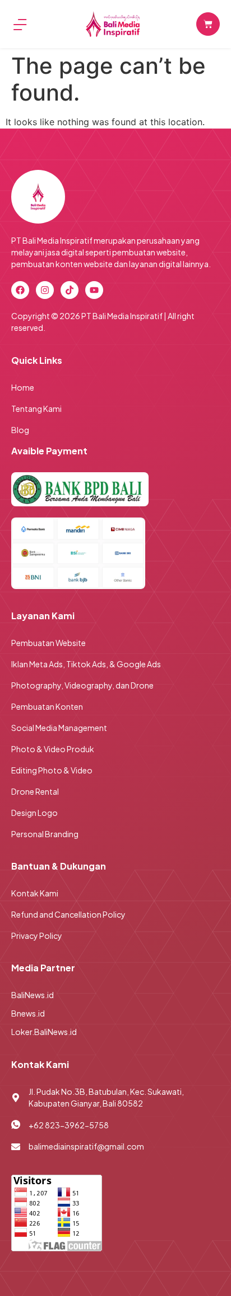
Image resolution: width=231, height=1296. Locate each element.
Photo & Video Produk (52, 749)
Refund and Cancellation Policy (68, 914)
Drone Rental (35, 791)
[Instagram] (45, 290)
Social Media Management (59, 728)
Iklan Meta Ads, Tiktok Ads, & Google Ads (86, 664)
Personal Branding (44, 834)
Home (22, 387)
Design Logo (34, 813)
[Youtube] (94, 290)
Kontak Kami (34, 893)
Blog (20, 430)
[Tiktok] (69, 290)
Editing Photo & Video (52, 770)
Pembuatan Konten (47, 706)
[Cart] (208, 24)
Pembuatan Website (48, 643)
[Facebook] (20, 290)
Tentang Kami (36, 408)
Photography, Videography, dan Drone (82, 685)
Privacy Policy (36, 936)
